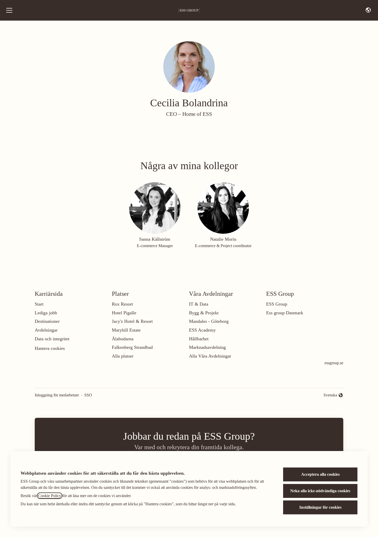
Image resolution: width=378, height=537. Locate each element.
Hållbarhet (199, 338)
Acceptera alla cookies (320, 474)
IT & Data (198, 304)
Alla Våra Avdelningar (210, 356)
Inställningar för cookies (320, 507)
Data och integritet (52, 338)
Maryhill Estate (126, 330)
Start (39, 304)
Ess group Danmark (284, 312)
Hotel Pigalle (124, 312)
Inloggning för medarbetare (57, 395)
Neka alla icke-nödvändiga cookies (320, 491)
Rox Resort (122, 304)
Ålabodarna (122, 338)
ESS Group (276, 304)
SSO (88, 395)
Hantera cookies (50, 348)
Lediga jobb (46, 312)
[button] (368, 10)
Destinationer (47, 321)
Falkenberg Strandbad (132, 347)
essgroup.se (334, 363)
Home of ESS (197, 114)
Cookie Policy (49, 495)
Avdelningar (46, 330)
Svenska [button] (331, 395)
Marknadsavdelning (207, 347)
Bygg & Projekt (204, 312)
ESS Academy (202, 330)
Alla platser (122, 356)
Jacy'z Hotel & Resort (132, 321)
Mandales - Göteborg (209, 321)
